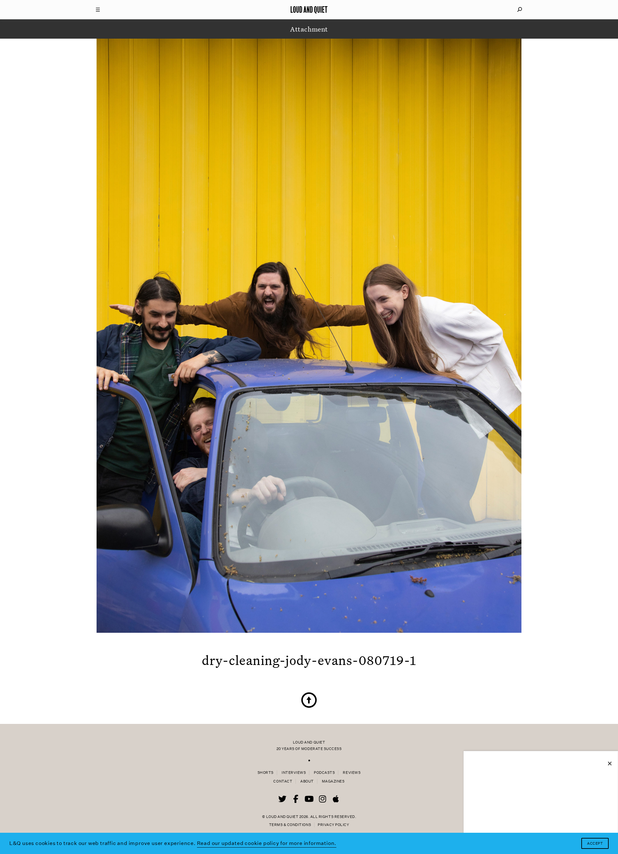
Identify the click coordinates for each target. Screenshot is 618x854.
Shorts (266, 772)
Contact (282, 781)
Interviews (294, 772)
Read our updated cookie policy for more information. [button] (267, 843)
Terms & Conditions (290, 824)
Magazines (333, 781)
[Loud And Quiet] (309, 10)
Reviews (351, 772)
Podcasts (324, 772)
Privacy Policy (333, 824)
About (307, 781)
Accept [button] (595, 843)
